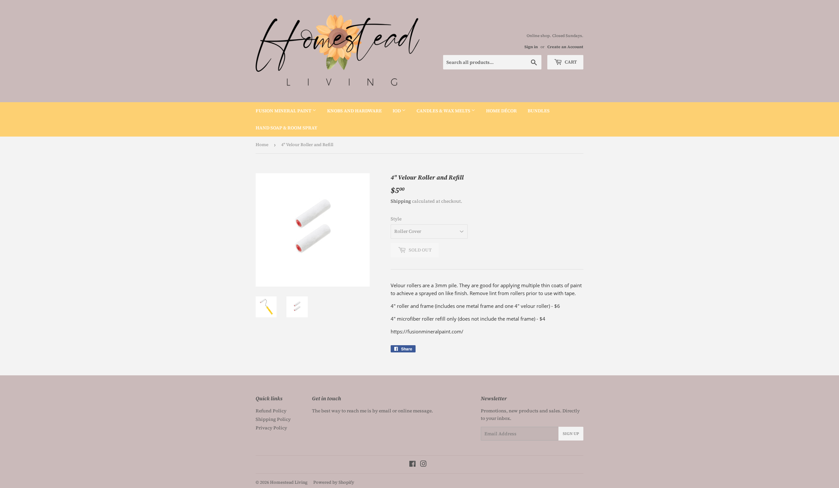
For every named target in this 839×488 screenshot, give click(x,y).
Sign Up (571, 433)
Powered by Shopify (333, 482)
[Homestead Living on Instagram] (423, 464)
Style (396, 219)
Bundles (539, 110)
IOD (397, 110)
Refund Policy (271, 410)
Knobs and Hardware (354, 110)
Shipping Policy (273, 419)
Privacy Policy (271, 427)
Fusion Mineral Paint (284, 110)
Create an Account (565, 46)
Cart (570, 62)
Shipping (401, 201)
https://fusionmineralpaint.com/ (427, 331)
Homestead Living (288, 482)
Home (262, 144)
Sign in (531, 46)
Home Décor (501, 110)
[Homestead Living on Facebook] (412, 464)
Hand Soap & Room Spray (286, 127)
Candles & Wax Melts (444, 110)
